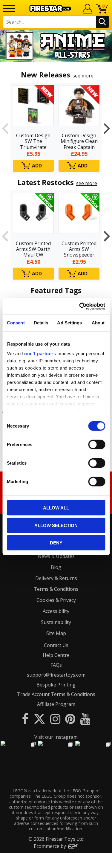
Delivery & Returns (56, 578)
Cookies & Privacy (56, 600)
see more (83, 75)
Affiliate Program (56, 704)
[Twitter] (39, 718)
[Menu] (9, 8)
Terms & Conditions (56, 589)
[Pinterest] (70, 718)
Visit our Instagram (56, 737)
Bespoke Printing (56, 684)
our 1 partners (40, 353)
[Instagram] (55, 718)
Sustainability (56, 622)
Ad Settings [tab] (69, 322)
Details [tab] (41, 322)
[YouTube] (85, 718)
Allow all (56, 507)
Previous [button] (5, 128)
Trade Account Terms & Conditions (56, 694)
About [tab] (98, 322)
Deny (56, 542)
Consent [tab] (16, 322)
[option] (56, 46)
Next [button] (107, 128)
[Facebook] (25, 718)
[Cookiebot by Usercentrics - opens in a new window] (79, 306)
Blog (56, 567)
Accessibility (56, 611)
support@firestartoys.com (56, 675)
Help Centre (56, 655)
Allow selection (56, 525)
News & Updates (56, 556)
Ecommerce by (50, 846)
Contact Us (56, 645)
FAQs (56, 665)
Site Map (56, 633)
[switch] (96, 444)
